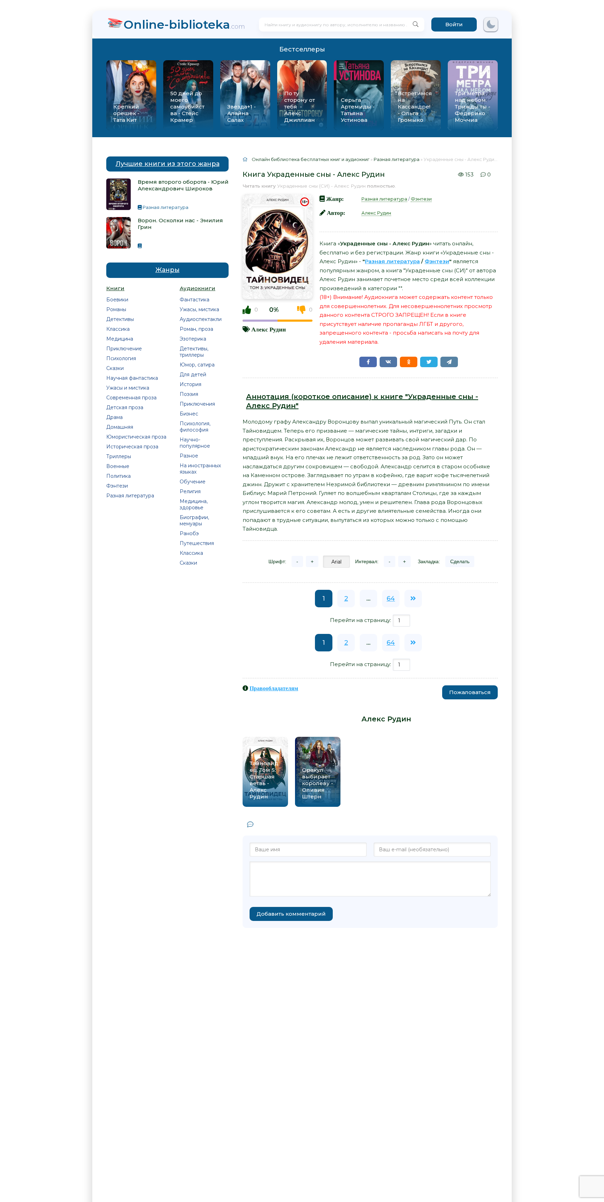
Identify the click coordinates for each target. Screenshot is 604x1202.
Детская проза (124, 407)
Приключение (124, 348)
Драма (114, 417)
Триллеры (118, 456)
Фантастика (194, 299)
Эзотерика (193, 339)
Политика (118, 476)
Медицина (119, 339)
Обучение (193, 481)
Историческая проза (132, 446)
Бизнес (189, 414)
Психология (121, 358)
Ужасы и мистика (127, 388)
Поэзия (189, 394)
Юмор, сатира (197, 365)
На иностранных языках (200, 468)
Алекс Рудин (268, 329)
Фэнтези (117, 486)
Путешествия (197, 543)
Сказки (115, 368)
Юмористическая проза (136, 437)
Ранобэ (189, 533)
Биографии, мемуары (194, 520)
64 (391, 598)
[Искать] (415, 25)
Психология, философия (195, 426)
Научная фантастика (132, 378)
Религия (190, 491)
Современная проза (131, 397)
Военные (117, 466)
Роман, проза (196, 329)
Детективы (120, 319)
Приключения (197, 404)
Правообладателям (274, 688)
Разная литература (130, 495)
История (190, 384)
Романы (116, 309)
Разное (189, 456)
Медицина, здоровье (194, 504)
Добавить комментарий (291, 913)
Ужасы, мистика (199, 309)
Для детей (193, 374)
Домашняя (119, 427)
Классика (118, 329)
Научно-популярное (195, 442)
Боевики (117, 299)
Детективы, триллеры (194, 351)
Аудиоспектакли (201, 319)
